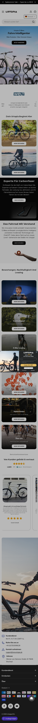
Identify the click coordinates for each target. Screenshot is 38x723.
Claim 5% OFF (28, 365)
